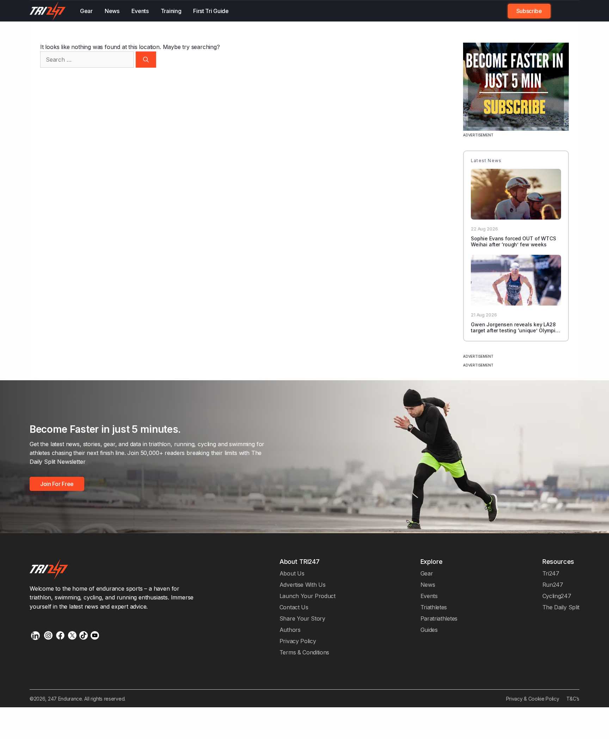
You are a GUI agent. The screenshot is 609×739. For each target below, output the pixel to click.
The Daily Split (560, 607)
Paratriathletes (438, 618)
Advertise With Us (302, 584)
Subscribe (529, 10)
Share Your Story (302, 618)
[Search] (146, 59)
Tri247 (550, 573)
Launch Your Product (307, 595)
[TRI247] (48, 10)
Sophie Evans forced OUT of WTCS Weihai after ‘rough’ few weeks (513, 241)
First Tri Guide (210, 10)
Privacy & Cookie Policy (532, 699)
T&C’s (572, 699)
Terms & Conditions (304, 652)
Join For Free (560, 11)
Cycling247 (556, 595)
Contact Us (293, 607)
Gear (86, 10)
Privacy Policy (297, 641)
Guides (429, 629)
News (112, 10)
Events (140, 10)
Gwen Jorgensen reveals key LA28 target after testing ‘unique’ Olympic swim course (514, 330)
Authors (290, 629)
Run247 (552, 584)
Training (171, 10)
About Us (291, 573)
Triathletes (433, 607)
